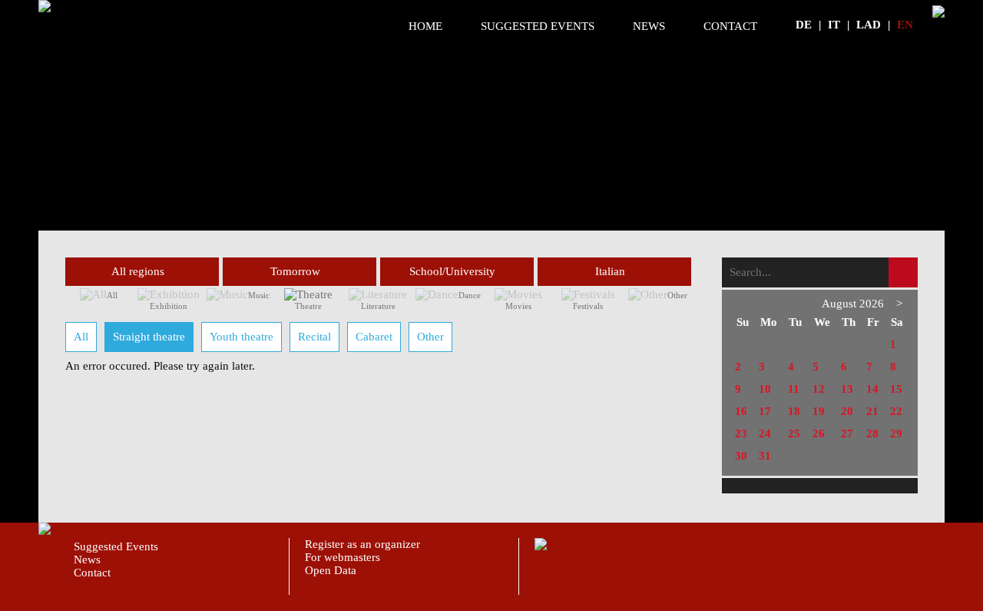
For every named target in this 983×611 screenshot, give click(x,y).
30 (741, 456)
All (112, 295)
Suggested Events (537, 26)
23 (741, 433)
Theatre (308, 305)
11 (793, 389)
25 (794, 433)
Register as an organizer (362, 544)
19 (819, 411)
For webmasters (342, 557)
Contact (730, 26)
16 (741, 411)
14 (872, 389)
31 (765, 456)
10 (765, 389)
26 (819, 433)
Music (259, 295)
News (649, 26)
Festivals (588, 305)
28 (872, 433)
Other (677, 295)
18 (794, 411)
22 (896, 411)
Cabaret (374, 336)
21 (872, 411)
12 (819, 389)
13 (847, 389)
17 (765, 411)
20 (847, 411)
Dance (469, 295)
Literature (378, 305)
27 (847, 433)
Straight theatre (149, 336)
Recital (314, 336)
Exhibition (168, 305)
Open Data (330, 570)
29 (896, 433)
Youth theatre (241, 336)
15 (896, 389)
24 (765, 433)
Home (425, 26)
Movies (518, 305)
